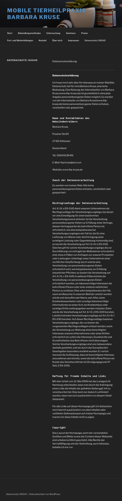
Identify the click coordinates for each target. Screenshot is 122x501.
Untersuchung (53, 33)
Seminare (71, 33)
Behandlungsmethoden (29, 33)
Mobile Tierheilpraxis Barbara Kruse (46, 13)
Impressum (73, 40)
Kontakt (43, 40)
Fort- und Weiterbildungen (20, 40)
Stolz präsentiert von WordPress (44, 494)
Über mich (57, 40)
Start (9, 33)
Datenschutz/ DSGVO (95, 40)
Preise (84, 33)
